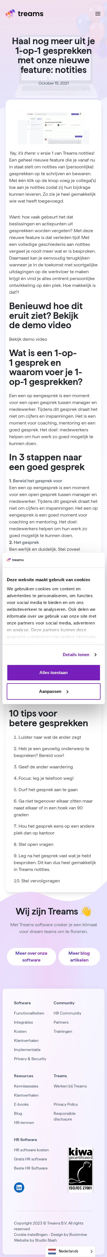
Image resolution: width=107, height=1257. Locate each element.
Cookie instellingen (31, 1234)
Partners (61, 1022)
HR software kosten (31, 1150)
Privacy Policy (66, 1104)
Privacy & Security (30, 1058)
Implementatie (27, 1049)
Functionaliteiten (29, 1013)
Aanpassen (50, 691)
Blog (18, 1113)
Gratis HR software (30, 1159)
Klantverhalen (26, 1040)
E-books (21, 1104)
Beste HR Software (31, 1168)
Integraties (23, 1022)
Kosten (20, 1031)
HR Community (67, 1013)
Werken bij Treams (70, 1086)
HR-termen (24, 1122)
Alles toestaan (53, 672)
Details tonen (76, 654)
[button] (28, 339)
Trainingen (63, 1031)
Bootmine (78, 1234)
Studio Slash (46, 1240)
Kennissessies (26, 1086)
